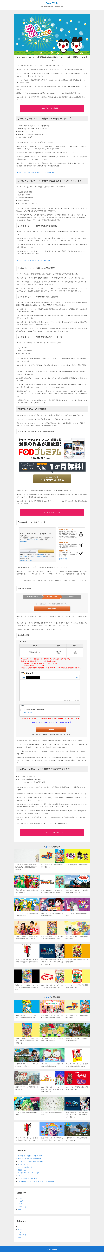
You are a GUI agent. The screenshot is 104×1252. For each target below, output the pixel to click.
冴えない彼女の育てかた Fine (27, 1178)
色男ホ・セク (22, 1170)
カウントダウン (23, 1164)
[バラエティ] (22, 1206)
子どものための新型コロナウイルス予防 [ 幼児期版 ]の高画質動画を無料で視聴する (26, 867)
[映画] (20, 1209)
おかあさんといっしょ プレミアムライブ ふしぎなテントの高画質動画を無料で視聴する (26, 1041)
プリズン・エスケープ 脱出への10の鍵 (30, 1161)
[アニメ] (20, 1198)
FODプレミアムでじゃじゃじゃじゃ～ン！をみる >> (33, 260)
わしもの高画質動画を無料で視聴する (77, 865)
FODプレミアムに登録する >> (52, 108)
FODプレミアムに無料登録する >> (52, 832)
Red (19, 1175)
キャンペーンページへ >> (52, 512)
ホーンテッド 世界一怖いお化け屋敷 (29, 1158)
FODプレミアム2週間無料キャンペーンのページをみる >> (35, 172)
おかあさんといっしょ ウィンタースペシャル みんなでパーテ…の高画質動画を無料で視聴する (52, 1089)
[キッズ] (48, 847)
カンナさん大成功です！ (26, 1167)
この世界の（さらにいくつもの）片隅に (30, 1156)
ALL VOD (52, 2)
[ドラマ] (20, 1204)
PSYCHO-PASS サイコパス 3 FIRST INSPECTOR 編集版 (36, 1181)
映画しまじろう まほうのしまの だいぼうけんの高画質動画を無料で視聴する (26, 987)
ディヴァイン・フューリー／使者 (28, 1173)
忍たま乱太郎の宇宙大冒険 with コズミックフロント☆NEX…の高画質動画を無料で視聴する (52, 962)
